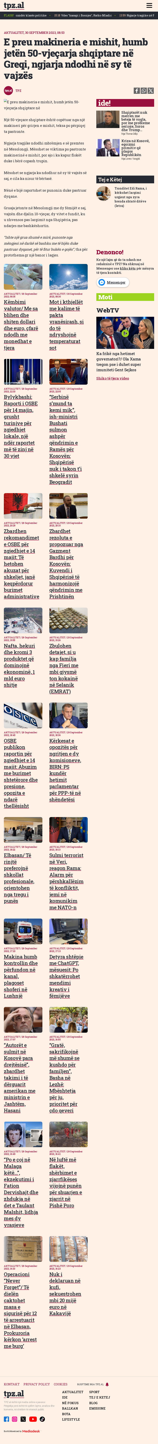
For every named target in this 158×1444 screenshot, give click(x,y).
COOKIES (60, 1384)
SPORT (94, 1392)
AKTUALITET (72, 1392)
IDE (65, 1397)
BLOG (93, 1403)
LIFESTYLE (71, 1419)
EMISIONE (97, 1408)
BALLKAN (70, 1408)
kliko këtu (128, 268)
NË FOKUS (70, 1403)
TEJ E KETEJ (99, 1397)
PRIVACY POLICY (37, 1384)
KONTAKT (12, 1384)
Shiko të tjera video (112, 378)
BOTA (66, 1414)
